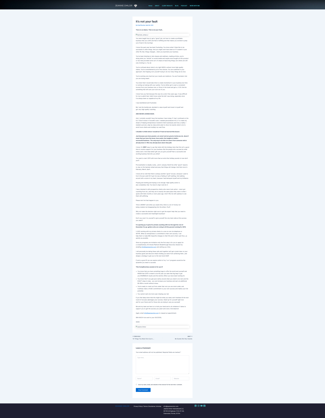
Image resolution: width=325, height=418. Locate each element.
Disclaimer (152, 406)
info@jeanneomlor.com (149, 247)
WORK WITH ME (195, 6)
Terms (145, 406)
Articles (158, 406)
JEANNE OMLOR (122, 406)
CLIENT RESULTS (167, 6)
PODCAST (184, 6)
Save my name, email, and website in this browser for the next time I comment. (160, 384)
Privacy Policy (138, 406)
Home (150, 6)
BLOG (176, 6)
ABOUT (157, 6)
